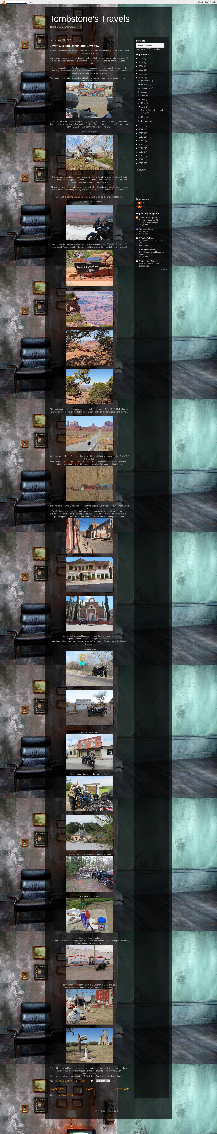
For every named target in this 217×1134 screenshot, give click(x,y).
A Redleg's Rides (146, 238)
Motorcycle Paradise (148, 250)
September (146, 88)
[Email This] (97, 1080)
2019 (141, 129)
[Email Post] (92, 1081)
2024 (141, 66)
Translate (156, 49)
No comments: (81, 1081)
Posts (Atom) (67, 1095)
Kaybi (143, 203)
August (144, 92)
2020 (141, 126)
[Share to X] (102, 1080)
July (143, 96)
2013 (141, 152)
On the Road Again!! (148, 217)
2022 (141, 74)
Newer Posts (57, 1089)
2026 (141, 59)
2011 (141, 159)
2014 (141, 148)
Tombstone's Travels (89, 19)
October (145, 84)
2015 (141, 144)
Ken (143, 207)
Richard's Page (146, 229)
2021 (141, 77)
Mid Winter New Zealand (149, 264)
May (143, 103)
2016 (141, 140)
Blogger (120, 1111)
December (146, 81)
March (144, 117)
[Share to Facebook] (105, 1080)
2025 (141, 62)
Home (89, 1089)
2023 (141, 70)
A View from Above (147, 261)
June (143, 99)
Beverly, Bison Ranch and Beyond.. (74, 45)
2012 (141, 156)
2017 (141, 137)
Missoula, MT (144, 231)
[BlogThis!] (99, 1080)
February (145, 121)
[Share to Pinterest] (108, 1080)
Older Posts (122, 1089)
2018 (141, 133)
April (143, 107)
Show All (164, 269)
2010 (141, 163)
